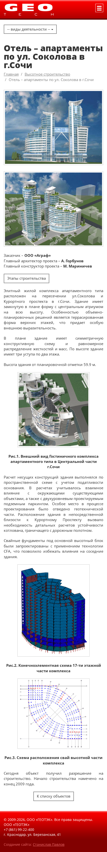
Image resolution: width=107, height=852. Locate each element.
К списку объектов (53, 796)
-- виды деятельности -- (29, 29)
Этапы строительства (26, 278)
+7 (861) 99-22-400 (19, 829)
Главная (11, 74)
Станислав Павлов (48, 844)
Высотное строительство (47, 74)
